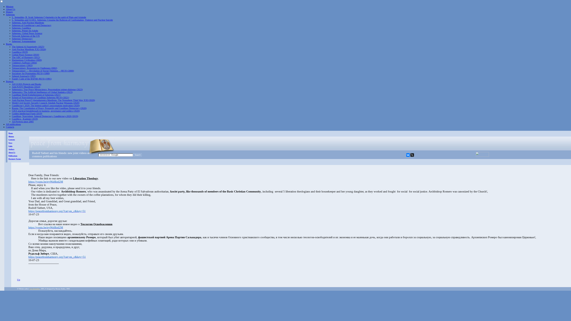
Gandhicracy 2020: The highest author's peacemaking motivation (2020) (46, 105)
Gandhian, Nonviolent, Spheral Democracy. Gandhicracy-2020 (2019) (45, 116)
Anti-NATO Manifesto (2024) (26, 87)
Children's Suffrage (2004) (24, 63)
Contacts (10, 127)
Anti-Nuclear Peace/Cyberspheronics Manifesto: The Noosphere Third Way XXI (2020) (53, 100)
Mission (9, 6)
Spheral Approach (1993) (24, 76)
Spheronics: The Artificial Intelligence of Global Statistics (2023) (42, 92)
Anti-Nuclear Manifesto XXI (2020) (29, 49)
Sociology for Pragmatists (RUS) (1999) (31, 73)
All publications (13, 124)
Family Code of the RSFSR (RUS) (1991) (32, 79)
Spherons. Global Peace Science (27, 33)
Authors (11, 149)
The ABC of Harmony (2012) (26, 57)
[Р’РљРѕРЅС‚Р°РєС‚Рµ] (408, 155)
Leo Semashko (35, 289)
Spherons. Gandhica (21, 28)
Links (10, 146)
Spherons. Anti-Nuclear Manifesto (28, 22)
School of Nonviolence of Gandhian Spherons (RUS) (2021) (40, 97)
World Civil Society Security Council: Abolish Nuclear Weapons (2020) (45, 103)
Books (9, 44)
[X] (412, 155)
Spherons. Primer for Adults (25, 30)
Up (18, 279)
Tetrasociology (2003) (22, 65)
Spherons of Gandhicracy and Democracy (31, 25)
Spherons (10, 14)
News (10, 143)
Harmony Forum (14, 159)
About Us (10, 9)
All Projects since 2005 (23, 121)
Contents (11, 139)
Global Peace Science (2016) (25, 55)
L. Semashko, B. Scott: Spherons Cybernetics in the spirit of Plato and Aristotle (49, 17)
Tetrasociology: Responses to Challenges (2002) (34, 68)
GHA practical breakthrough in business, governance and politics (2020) (46, 111)
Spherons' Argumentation (24, 41)
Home (10, 133)
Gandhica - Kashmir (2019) (25, 119)
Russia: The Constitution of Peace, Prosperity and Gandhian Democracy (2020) (49, 108)
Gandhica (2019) (20, 52)
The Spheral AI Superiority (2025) (28, 46)
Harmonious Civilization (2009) (27, 60)
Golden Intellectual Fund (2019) (27, 113)
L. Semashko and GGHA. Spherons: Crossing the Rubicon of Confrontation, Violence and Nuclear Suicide (62, 20)
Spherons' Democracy (22, 38)
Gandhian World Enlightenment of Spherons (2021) (36, 95)
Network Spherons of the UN (26, 36)
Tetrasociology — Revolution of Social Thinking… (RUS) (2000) (43, 71)
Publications (12, 156)
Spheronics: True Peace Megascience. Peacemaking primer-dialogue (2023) (47, 89)
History (9, 12)
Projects (9, 81)
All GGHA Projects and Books (26, 84)
